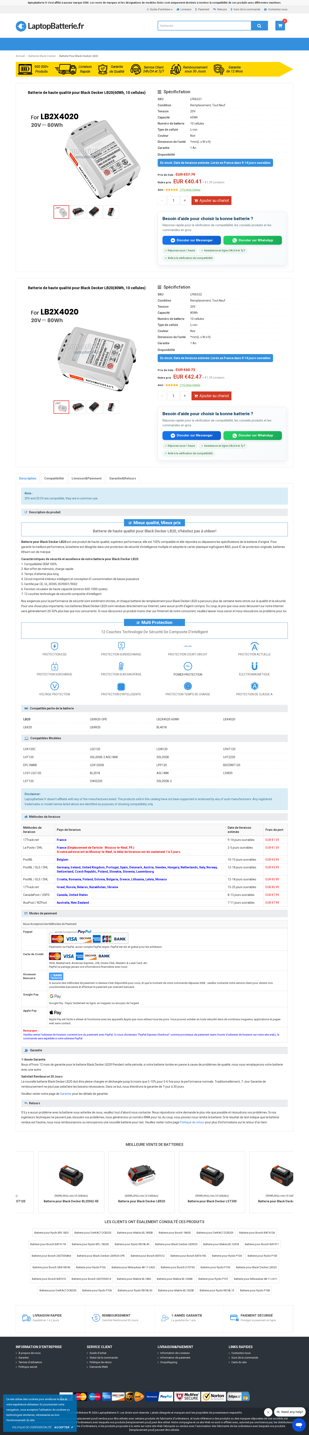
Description (27, 478)
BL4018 (162, 727)
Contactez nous (277, 9)
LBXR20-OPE (98, 719)
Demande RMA (99, 1366)
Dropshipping (168, 1362)
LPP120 (162, 765)
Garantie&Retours (122, 478)
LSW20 (227, 773)
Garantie (65, 1093)
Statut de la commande (104, 1357)
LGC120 (95, 749)
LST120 (28, 781)
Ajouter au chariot (214, 200)
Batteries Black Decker (42, 56)
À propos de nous (29, 1353)
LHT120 (28, 757)
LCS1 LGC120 (32, 773)
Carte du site (239, 1362)
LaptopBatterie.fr (56, 25)
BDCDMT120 (231, 765)
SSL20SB (163, 757)
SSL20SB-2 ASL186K (104, 757)
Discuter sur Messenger (195, 240)
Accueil (20, 56)
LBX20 (27, 727)
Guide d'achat (98, 1353)
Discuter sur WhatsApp (256, 240)
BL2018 (95, 773)
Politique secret (27, 1366)
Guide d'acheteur (160, 9)
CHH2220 (96, 781)
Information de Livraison (175, 1353)
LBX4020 (229, 719)
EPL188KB (30, 765)
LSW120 (162, 749)
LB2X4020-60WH (168, 719)
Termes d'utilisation (30, 1362)
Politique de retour (192, 1122)
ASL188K (163, 773)
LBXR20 (95, 727)
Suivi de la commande (247, 9)
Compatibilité (54, 478)
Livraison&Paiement (87, 478)
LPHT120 (229, 749)
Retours (222, 9)
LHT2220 (229, 757)
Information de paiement (175, 1357)
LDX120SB (97, 765)
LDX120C (29, 749)
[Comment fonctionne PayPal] (159, 1396)
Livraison (186, 9)
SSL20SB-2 (164, 781)
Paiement (203, 9)
